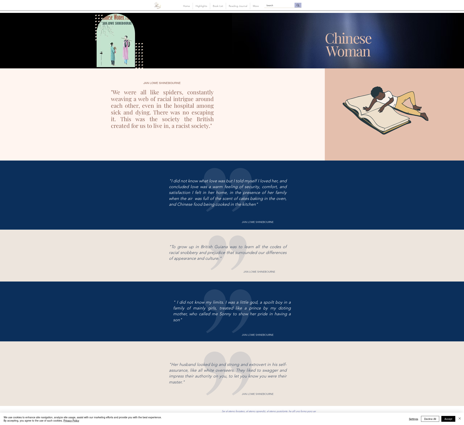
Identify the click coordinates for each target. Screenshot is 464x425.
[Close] (459, 419)
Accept (448, 419)
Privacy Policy (71, 420)
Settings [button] (413, 419)
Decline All (430, 419)
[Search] (298, 5)
